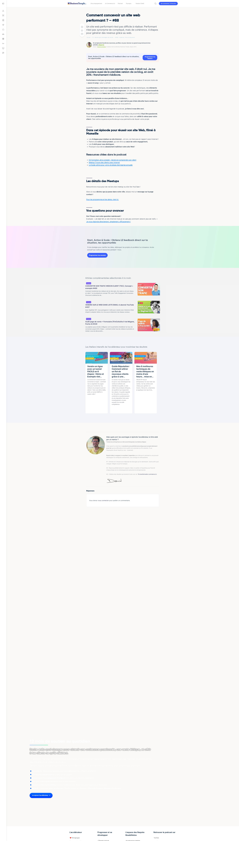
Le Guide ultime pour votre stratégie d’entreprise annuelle (110, 165)
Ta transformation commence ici (147, 474)
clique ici (101, 45)
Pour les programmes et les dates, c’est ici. (102, 199)
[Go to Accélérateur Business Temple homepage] (77, 3)
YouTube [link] (156, 838)
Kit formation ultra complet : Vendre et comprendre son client (112, 160)
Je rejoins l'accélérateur (40, 795)
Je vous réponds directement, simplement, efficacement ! (108, 222)
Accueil (88, 37)
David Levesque (101, 46)
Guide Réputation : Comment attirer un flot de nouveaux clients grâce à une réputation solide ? (121, 371)
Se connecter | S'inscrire (168, 3)
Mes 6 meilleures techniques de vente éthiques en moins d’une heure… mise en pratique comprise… (145, 371)
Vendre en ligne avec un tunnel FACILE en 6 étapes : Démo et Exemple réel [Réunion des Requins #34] (95, 371)
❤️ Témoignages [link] (75, 838)
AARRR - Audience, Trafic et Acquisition (125, 37)
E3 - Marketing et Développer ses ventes (102, 37)
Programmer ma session (150, 57)
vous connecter (103, 500)
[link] (3, 29)
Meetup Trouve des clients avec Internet (104, 162)
